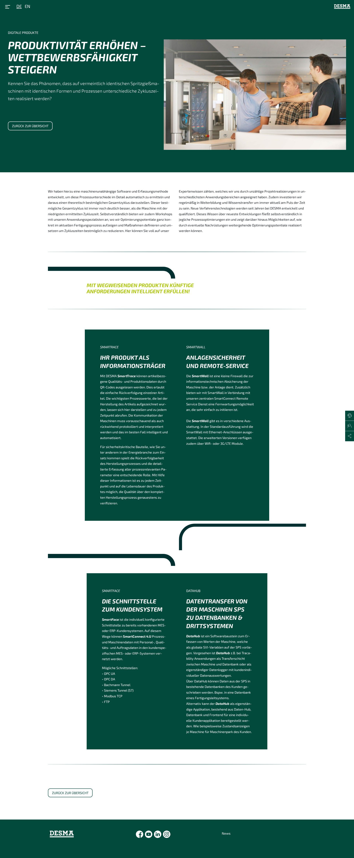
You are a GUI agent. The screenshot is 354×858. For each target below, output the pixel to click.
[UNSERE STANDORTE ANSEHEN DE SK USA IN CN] (349, 416)
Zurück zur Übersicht (30, 126)
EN (27, 6)
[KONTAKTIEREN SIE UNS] (349, 426)
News (226, 833)
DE (19, 6)
